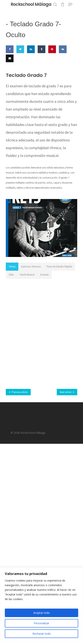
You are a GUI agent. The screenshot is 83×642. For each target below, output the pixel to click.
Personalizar (41, 623)
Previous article (20, 392)
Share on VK (62, 60)
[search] (55, 4)
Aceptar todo (41, 613)
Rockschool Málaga (31, 4)
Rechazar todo (41, 633)
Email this (9, 69)
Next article (65, 392)
